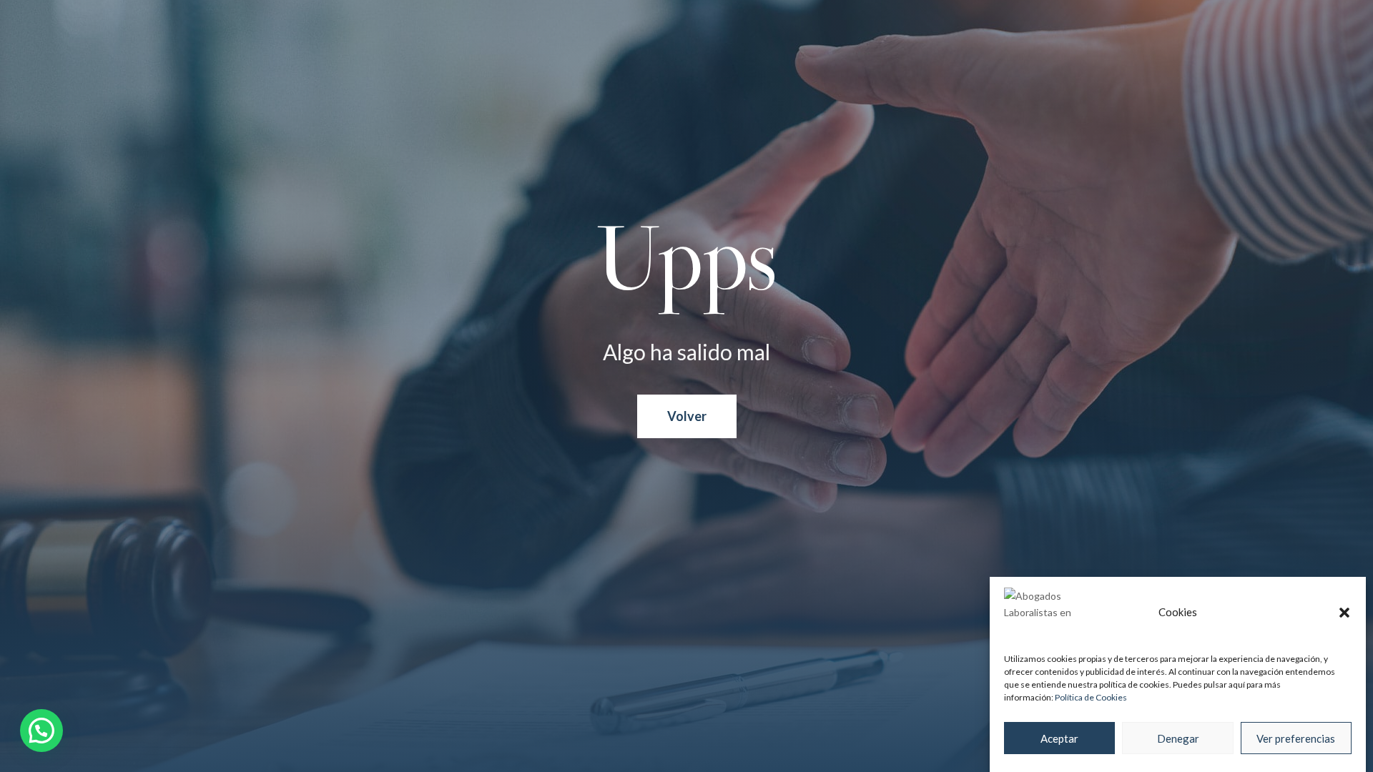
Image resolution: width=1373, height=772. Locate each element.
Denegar (1178, 738)
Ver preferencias (1295, 738)
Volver (687, 416)
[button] (1344, 612)
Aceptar (1059, 738)
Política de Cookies (1091, 697)
